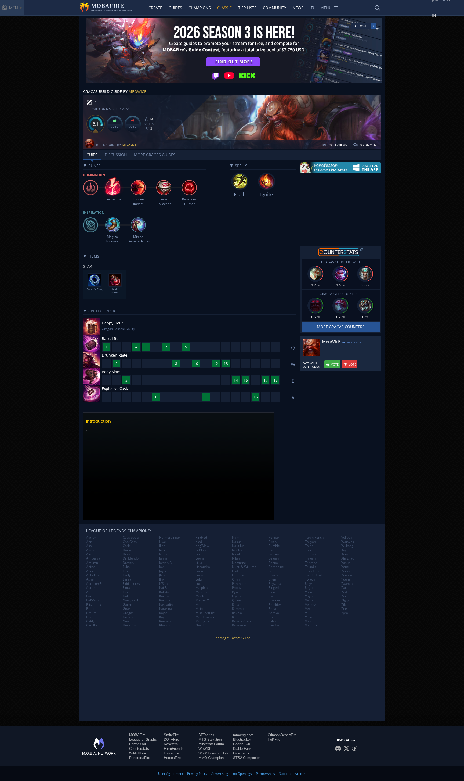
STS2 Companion (246, 758)
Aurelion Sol (95, 584)
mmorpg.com (243, 735)
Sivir (272, 596)
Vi (306, 613)
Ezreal (127, 579)
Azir (89, 592)
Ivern (163, 554)
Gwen (127, 621)
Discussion (116, 154)
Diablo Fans (242, 749)
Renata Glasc (242, 621)
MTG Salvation (210, 739)
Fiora (126, 588)
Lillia (198, 563)
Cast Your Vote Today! (311, 364)
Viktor (309, 621)
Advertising (219, 773)
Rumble (274, 546)
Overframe (241, 753)
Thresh (310, 558)
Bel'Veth (92, 600)
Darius (128, 550)
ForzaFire (171, 753)
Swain (273, 617)
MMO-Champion (211, 758)
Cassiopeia (131, 537)
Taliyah (310, 542)
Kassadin (166, 605)
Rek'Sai (237, 613)
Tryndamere (314, 571)
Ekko (126, 567)
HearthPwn (241, 744)
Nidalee (238, 554)
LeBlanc (201, 550)
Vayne (309, 596)
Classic (224, 7)
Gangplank (131, 600)
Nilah (236, 558)
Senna (273, 563)
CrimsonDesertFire (282, 735)
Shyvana (275, 584)
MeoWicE (137, 91)
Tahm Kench (314, 537)
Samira (274, 554)
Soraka (274, 613)
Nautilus (238, 546)
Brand (90, 609)
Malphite (202, 588)
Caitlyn (91, 621)
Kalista (164, 592)
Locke (199, 571)
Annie (90, 571)
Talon (309, 546)
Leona (200, 558)
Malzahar (202, 592)
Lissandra (202, 567)
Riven (273, 542)
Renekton (239, 625)
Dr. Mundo (131, 558)
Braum (91, 613)
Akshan (91, 550)
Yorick (345, 571)
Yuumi (346, 579)
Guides (175, 7)
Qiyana (237, 596)
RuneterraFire (139, 758)
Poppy (236, 588)
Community (274, 7)
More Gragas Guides (154, 154)
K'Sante (165, 584)
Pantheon (239, 584)
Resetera (171, 744)
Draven (128, 563)
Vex (307, 609)
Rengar (274, 537)
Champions (200, 7)
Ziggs (345, 600)
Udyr (308, 584)
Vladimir (311, 625)
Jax (161, 567)
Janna (163, 558)
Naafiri (200, 625)
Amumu (92, 563)
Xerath (346, 554)
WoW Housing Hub (213, 753)
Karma (164, 596)
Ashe (90, 579)
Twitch (310, 579)
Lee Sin (200, 554)
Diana (127, 554)
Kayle (163, 613)
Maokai (200, 596)
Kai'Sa (163, 588)
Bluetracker (242, 739)
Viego (309, 617)
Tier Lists (247, 7)
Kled (198, 542)
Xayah (345, 550)
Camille (91, 625)
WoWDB (205, 749)
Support (285, 773)
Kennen (165, 621)
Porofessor (137, 744)
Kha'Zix (164, 625)
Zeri (344, 596)
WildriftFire (137, 753)
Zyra (344, 613)
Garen (127, 605)
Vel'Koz (310, 605)
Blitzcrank (93, 605)
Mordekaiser (205, 617)
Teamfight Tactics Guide (232, 638)
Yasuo (345, 563)
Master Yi (202, 600)
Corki (126, 546)
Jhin (162, 575)
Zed (344, 592)
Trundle (311, 567)
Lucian (200, 575)
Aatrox (91, 537)
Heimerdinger (169, 537)
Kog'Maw (202, 546)
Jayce (163, 571)
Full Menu (321, 7)
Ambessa (93, 558)
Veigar (310, 600)
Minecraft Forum (211, 744)
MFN (13, 8)
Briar (90, 617)
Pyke (235, 592)
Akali (89, 546)
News (298, 7)
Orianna (238, 575)
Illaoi (162, 546)
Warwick (347, 542)
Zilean (345, 605)
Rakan (236, 605)
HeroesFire (172, 758)
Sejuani (274, 558)
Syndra (274, 625)
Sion (272, 592)
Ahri (89, 542)
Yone (345, 567)
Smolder (275, 605)
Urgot (309, 588)
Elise (126, 571)
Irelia (163, 550)
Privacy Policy (197, 773)
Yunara (346, 575)
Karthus (165, 600)
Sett (271, 571)
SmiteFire (171, 735)
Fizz (125, 592)
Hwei (163, 542)
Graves (128, 617)
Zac (344, 588)
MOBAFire (137, 735)
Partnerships (265, 773)
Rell (234, 617)
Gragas (128, 613)
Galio (126, 596)
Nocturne (239, 563)
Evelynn (128, 575)
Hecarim (129, 625)
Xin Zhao (347, 558)
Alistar (91, 554)
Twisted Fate (314, 575)
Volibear (347, 537)
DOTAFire (171, 739)
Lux (198, 584)
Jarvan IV (165, 563)
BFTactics (206, 735)
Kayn (162, 617)
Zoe (344, 609)
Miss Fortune (205, 613)
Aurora (91, 588)
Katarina (165, 609)
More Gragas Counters (341, 326)
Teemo (310, 554)
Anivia (90, 567)
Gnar (126, 609)
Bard (89, 596)
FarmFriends (173, 749)
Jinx (161, 579)
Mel (198, 605)
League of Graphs (143, 739)
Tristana (311, 563)
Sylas (272, 621)
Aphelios (92, 575)
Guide (92, 154)
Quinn (236, 600)
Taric (309, 550)
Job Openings (242, 773)
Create (155, 7)
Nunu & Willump (244, 567)
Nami (236, 537)
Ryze (272, 550)
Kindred (201, 537)
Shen (272, 579)
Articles (300, 773)
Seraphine (276, 567)
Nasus (236, 542)
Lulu (198, 579)
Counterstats (139, 749)
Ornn (236, 579)
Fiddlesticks (131, 584)
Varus (309, 592)
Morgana (202, 621)
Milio (199, 609)
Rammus (238, 609)
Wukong (347, 546)
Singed (274, 588)
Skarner (274, 600)
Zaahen (347, 584)
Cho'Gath (130, 542)
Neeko (237, 550)
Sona (272, 609)
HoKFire (274, 739)
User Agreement (170, 773)
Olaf (235, 571)
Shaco (273, 575)
